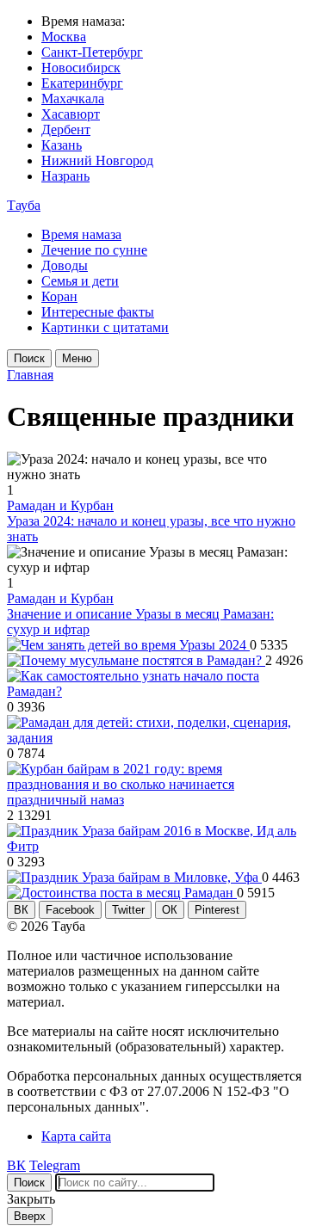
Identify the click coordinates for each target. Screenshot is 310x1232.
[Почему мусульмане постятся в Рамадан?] (136, 660)
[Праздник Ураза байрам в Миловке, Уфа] (134, 877)
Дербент (65, 129)
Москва (63, 36)
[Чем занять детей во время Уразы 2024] (128, 645)
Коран (59, 296)
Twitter (128, 909)
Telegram (54, 1165)
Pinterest (217, 909)
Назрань (65, 176)
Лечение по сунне (94, 250)
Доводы (64, 265)
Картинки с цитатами (105, 327)
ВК (21, 909)
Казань (61, 145)
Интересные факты (97, 312)
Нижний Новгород (97, 160)
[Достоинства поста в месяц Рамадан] (122, 892)
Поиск (29, 358)
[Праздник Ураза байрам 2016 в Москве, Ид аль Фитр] (155, 846)
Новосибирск (81, 67)
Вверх (30, 1216)
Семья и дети (80, 281)
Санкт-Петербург (92, 52)
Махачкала (72, 98)
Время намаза (81, 234)
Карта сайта (76, 1136)
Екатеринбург (82, 83)
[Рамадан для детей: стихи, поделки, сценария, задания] (155, 737)
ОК (169, 909)
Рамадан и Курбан (60, 505)
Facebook (70, 909)
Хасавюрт (70, 114)
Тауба (23, 205)
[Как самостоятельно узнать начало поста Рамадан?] (155, 691)
